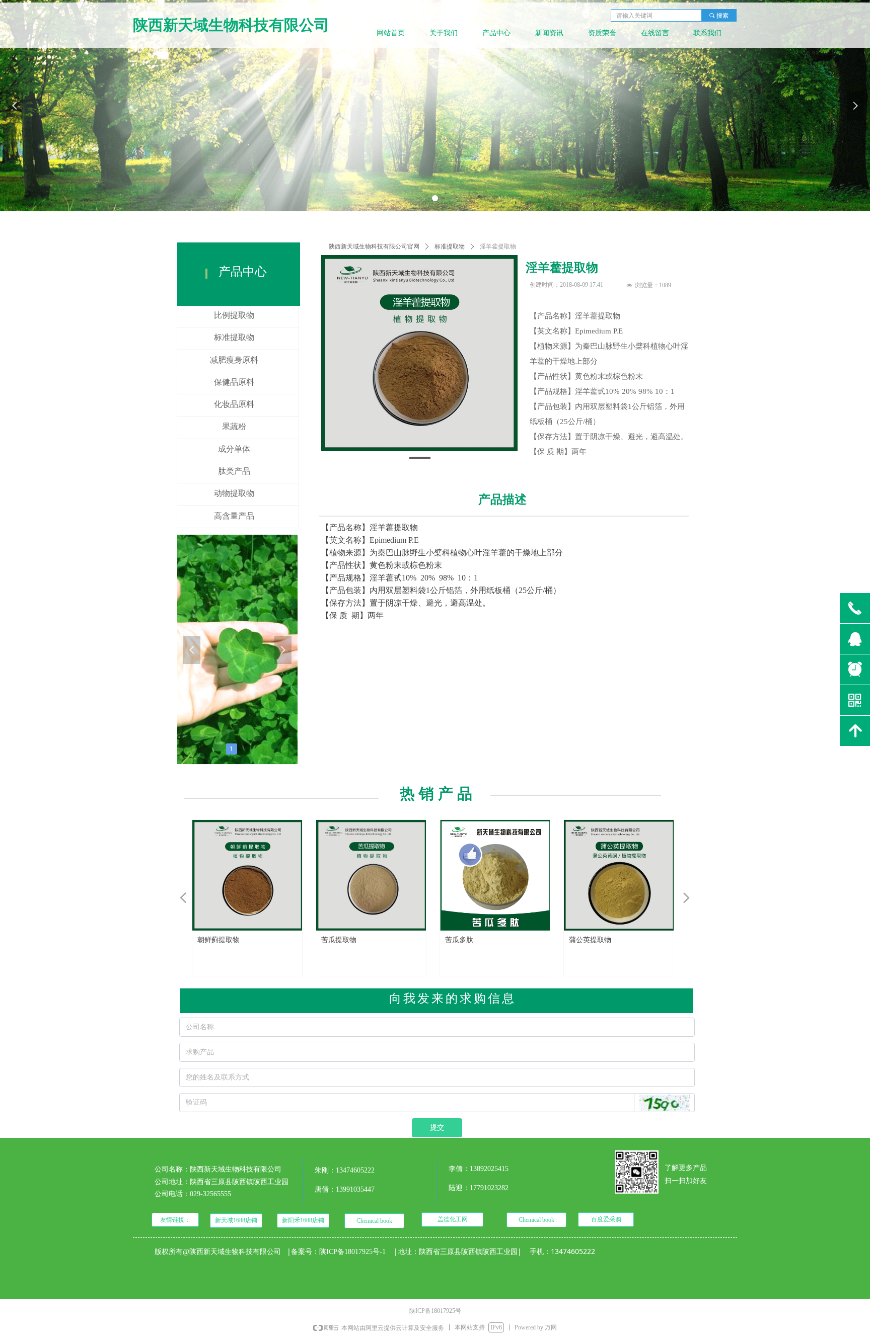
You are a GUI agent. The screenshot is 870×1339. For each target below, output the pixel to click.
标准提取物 (449, 246)
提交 (437, 1127)
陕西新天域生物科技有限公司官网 (374, 246)
